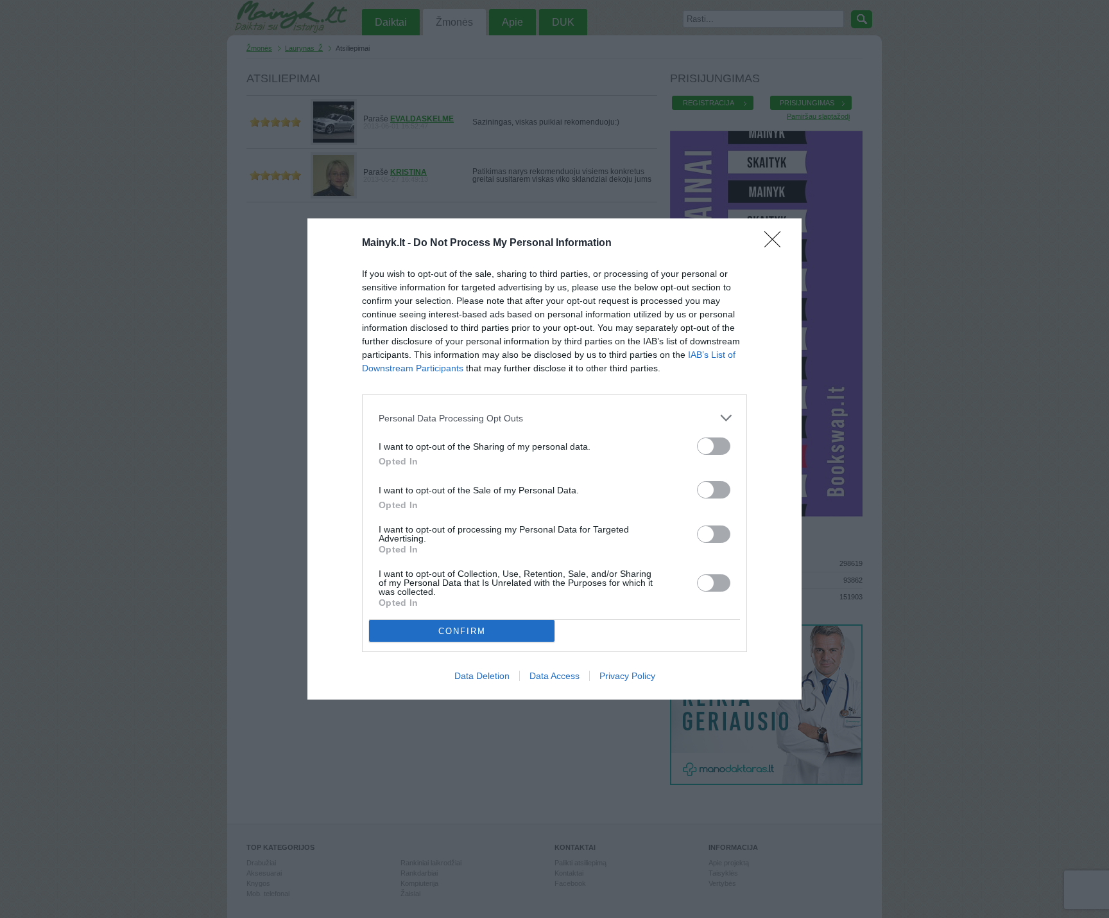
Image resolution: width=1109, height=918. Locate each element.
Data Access (554, 676)
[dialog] (554, 459)
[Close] (776, 243)
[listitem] (554, 418)
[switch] (713, 446)
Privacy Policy (627, 676)
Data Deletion (482, 676)
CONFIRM (462, 631)
